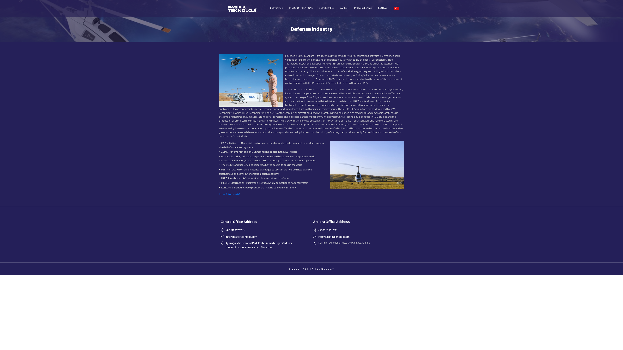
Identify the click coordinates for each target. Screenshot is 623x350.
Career (344, 8)
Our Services (326, 8)
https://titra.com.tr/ (229, 194)
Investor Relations (301, 8)
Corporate (276, 8)
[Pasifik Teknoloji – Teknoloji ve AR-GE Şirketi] (242, 8)
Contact (383, 8)
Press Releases (363, 8)
